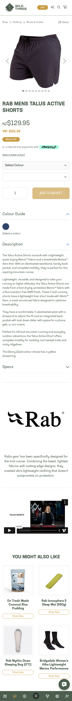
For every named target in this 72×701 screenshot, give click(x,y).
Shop (5, 22)
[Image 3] (33, 91)
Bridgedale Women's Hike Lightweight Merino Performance (54, 664)
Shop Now (18, 616)
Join (42, 7)
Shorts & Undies (34, 22)
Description (12, 244)
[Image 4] (36, 91)
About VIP (11, 139)
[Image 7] (46, 91)
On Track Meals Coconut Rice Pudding (18, 604)
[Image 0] (23, 91)
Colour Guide (13, 214)
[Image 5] (39, 91)
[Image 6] (42, 91)
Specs (7, 367)
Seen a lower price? (13, 155)
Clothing (17, 22)
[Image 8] (49, 91)
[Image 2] (30, 91)
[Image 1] (26, 91)
